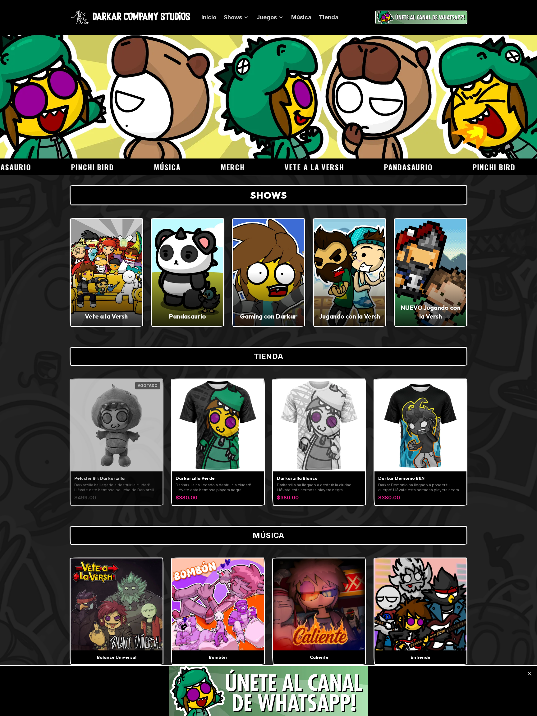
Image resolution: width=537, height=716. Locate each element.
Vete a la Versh (286, 166)
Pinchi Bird (64, 166)
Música (301, 17)
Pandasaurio (380, 166)
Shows (233, 17)
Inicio (208, 17)
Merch (204, 166)
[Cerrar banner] (530, 674)
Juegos (266, 17)
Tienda (328, 17)
